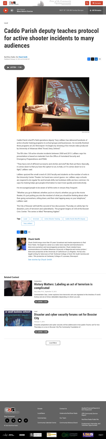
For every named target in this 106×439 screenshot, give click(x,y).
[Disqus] (53, 373)
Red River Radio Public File (90, 419)
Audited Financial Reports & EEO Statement (91, 409)
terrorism (36, 219)
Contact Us (63, 408)
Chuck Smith (23, 57)
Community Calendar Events (47, 423)
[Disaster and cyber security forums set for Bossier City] (18, 318)
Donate (97, 3)
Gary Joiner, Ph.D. (39, 291)
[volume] (12, 10)
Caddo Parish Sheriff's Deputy (75, 219)
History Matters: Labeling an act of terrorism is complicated (63, 286)
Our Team (63, 418)
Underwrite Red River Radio (68, 413)
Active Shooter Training (52, 219)
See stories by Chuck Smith (40, 259)
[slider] (15, 10)
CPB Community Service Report (90, 414)
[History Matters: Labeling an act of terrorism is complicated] (18, 288)
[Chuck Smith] (21, 244)
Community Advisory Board (69, 423)
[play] (5, 10)
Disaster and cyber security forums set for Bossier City (65, 316)
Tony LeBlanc (27, 223)
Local (6, 23)
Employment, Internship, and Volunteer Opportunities (91, 424)
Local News (41, 413)
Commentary (38, 281)
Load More (53, 343)
